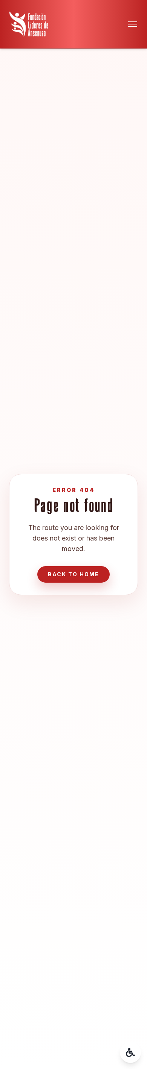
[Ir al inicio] (28, 24)
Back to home (73, 574)
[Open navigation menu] (132, 24)
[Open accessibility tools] (130, 1052)
